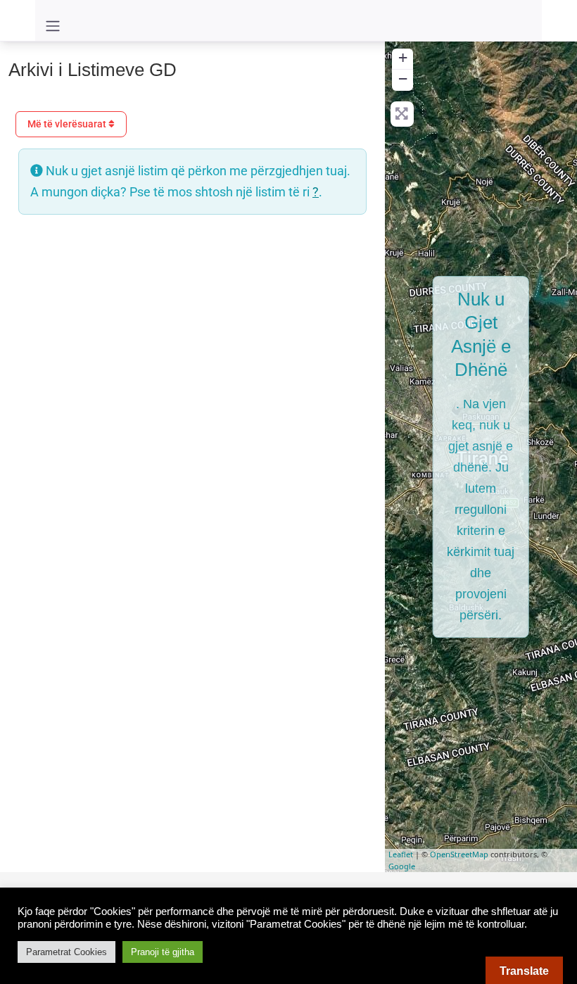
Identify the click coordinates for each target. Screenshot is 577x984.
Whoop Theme (267, 895)
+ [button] (402, 57)
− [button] (402, 78)
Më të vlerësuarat (67, 124)
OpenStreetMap (459, 854)
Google (401, 866)
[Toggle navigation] (52, 26)
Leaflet (400, 854)
